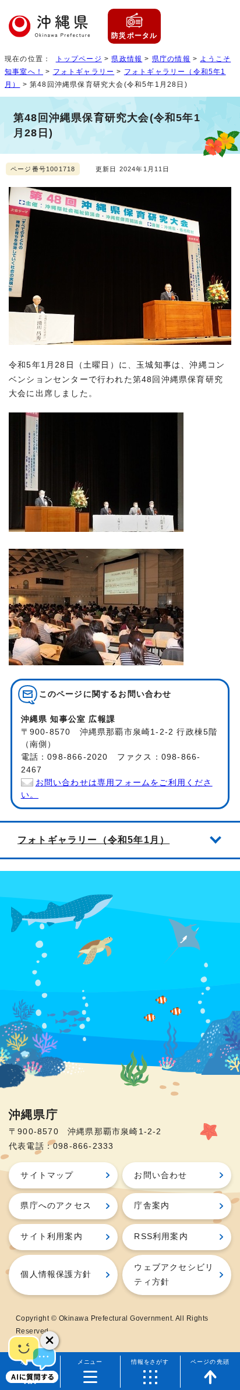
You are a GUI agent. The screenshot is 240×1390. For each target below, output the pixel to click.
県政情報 (126, 59)
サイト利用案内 (51, 1236)
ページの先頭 (210, 1362)
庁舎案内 (152, 1205)
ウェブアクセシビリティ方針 (174, 1274)
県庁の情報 (171, 59)
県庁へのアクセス (55, 1205)
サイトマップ (46, 1175)
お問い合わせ (160, 1175)
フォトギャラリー (84, 72)
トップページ (79, 59)
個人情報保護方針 (55, 1274)
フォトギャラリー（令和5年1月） (93, 839)
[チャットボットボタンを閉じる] (49, 1340)
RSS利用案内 (161, 1236)
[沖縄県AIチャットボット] (32, 1358)
